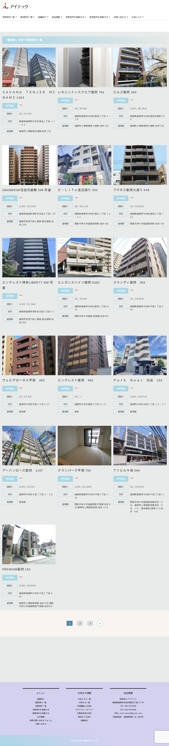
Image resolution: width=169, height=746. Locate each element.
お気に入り (136, 17)
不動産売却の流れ (84, 713)
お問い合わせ (120, 17)
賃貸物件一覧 (26, 17)
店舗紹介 (42, 17)
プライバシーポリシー (84, 709)
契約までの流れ (84, 717)
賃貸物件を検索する (98, 17)
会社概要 (56, 17)
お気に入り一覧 (84, 699)
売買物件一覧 (8, 17)
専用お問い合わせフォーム (41, 720)
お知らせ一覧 (84, 702)
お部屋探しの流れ (84, 706)
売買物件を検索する (75, 17)
